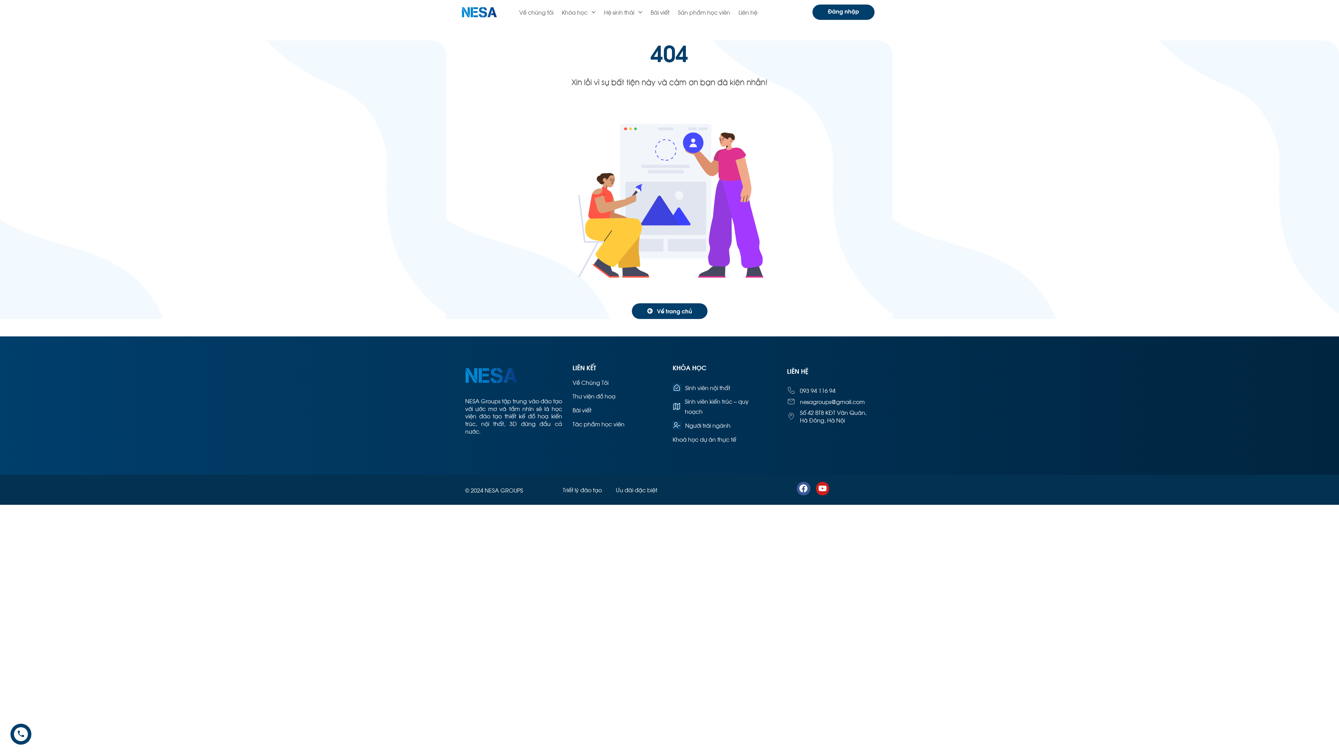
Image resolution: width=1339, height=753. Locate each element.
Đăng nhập (843, 11)
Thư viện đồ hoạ (594, 396)
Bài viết (660, 12)
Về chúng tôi (536, 12)
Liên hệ (748, 12)
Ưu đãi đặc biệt (636, 490)
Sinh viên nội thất (707, 387)
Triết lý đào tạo (582, 490)
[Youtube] (822, 488)
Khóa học (575, 12)
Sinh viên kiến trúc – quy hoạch (717, 406)
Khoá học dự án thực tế (704, 439)
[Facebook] (803, 488)
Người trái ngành (708, 425)
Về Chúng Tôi (590, 382)
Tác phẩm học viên (599, 424)
